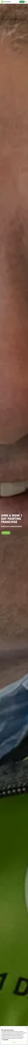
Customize (14, 1042)
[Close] (26, 1027)
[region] (14, 1035)
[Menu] (26, 2)
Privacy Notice (5, 1039)
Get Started (6, 533)
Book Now (22, 1)
